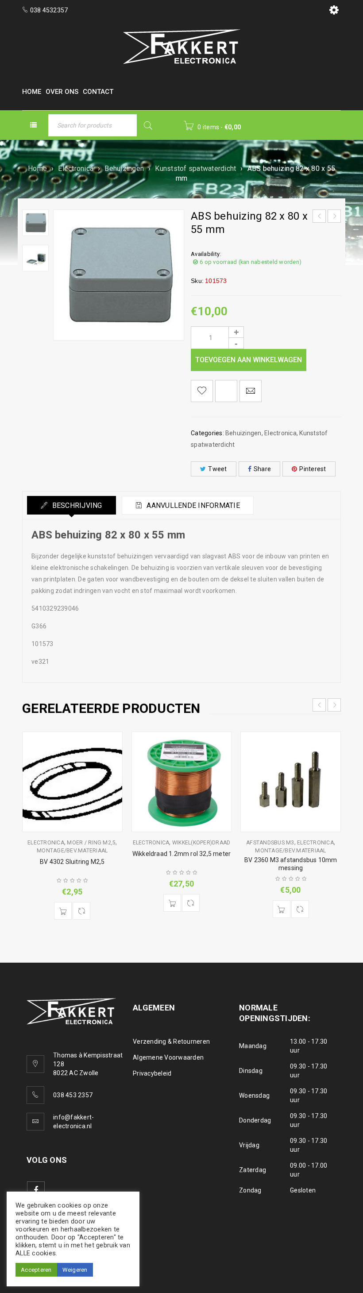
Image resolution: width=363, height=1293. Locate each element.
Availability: (206, 254)
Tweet (217, 468)
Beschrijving (76, 505)
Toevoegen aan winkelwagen (248, 360)
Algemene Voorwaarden (168, 1057)
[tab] (71, 505)
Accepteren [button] (36, 1269)
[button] (63, 911)
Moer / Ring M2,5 (91, 843)
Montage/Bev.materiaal (72, 851)
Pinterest (312, 468)
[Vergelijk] (81, 911)
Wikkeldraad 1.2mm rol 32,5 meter (181, 853)
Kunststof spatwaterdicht (195, 168)
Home (37, 168)
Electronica (75, 168)
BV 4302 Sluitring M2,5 (72, 861)
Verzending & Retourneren (171, 1041)
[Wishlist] (202, 391)
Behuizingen (124, 168)
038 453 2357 (73, 1095)
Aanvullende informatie (192, 505)
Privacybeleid (152, 1073)
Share (262, 468)
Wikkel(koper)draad (201, 843)
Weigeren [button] (75, 1269)
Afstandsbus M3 (270, 843)
